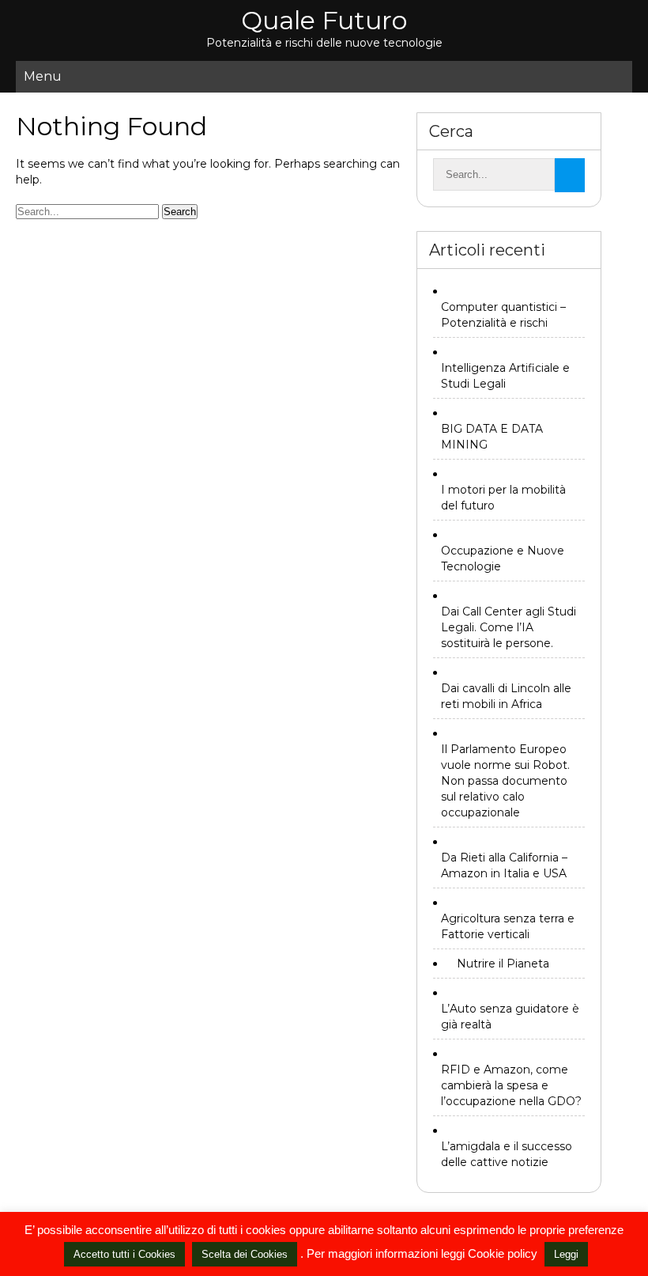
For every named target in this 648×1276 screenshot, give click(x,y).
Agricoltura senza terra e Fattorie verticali (508, 926)
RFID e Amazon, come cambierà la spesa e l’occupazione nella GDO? (511, 1085)
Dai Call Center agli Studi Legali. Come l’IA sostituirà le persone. (508, 627)
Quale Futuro (324, 20)
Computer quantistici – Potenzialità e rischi (503, 315)
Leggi (566, 1254)
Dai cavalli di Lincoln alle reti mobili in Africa (506, 696)
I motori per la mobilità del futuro (503, 498)
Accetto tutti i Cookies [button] (124, 1254)
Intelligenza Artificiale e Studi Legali (505, 376)
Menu (43, 76)
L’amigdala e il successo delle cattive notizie (506, 1154)
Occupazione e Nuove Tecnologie (502, 558)
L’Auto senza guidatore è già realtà (510, 1016)
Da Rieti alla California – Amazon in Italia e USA (504, 865)
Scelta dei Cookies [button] (245, 1254)
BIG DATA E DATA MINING (492, 437)
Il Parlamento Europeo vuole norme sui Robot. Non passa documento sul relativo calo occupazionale (505, 781)
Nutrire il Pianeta (503, 963)
